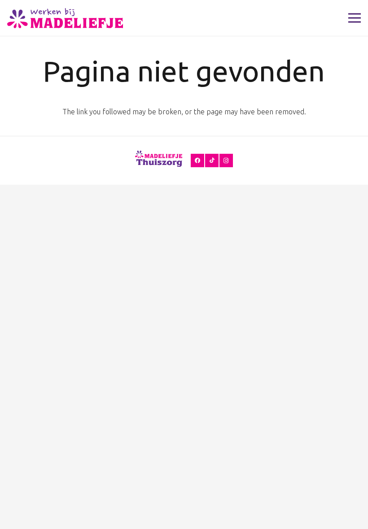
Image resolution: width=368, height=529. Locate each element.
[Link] (65, 18)
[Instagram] (226, 160)
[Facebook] (197, 160)
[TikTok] (212, 160)
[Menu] (354, 18)
